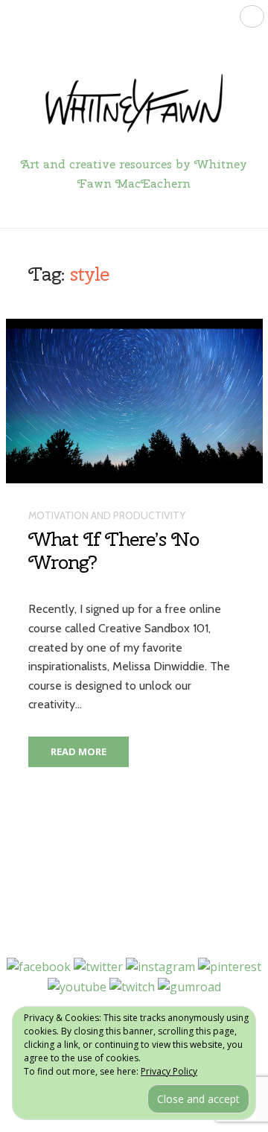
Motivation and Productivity (106, 515)
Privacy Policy (169, 1071)
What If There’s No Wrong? (113, 550)
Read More (78, 751)
